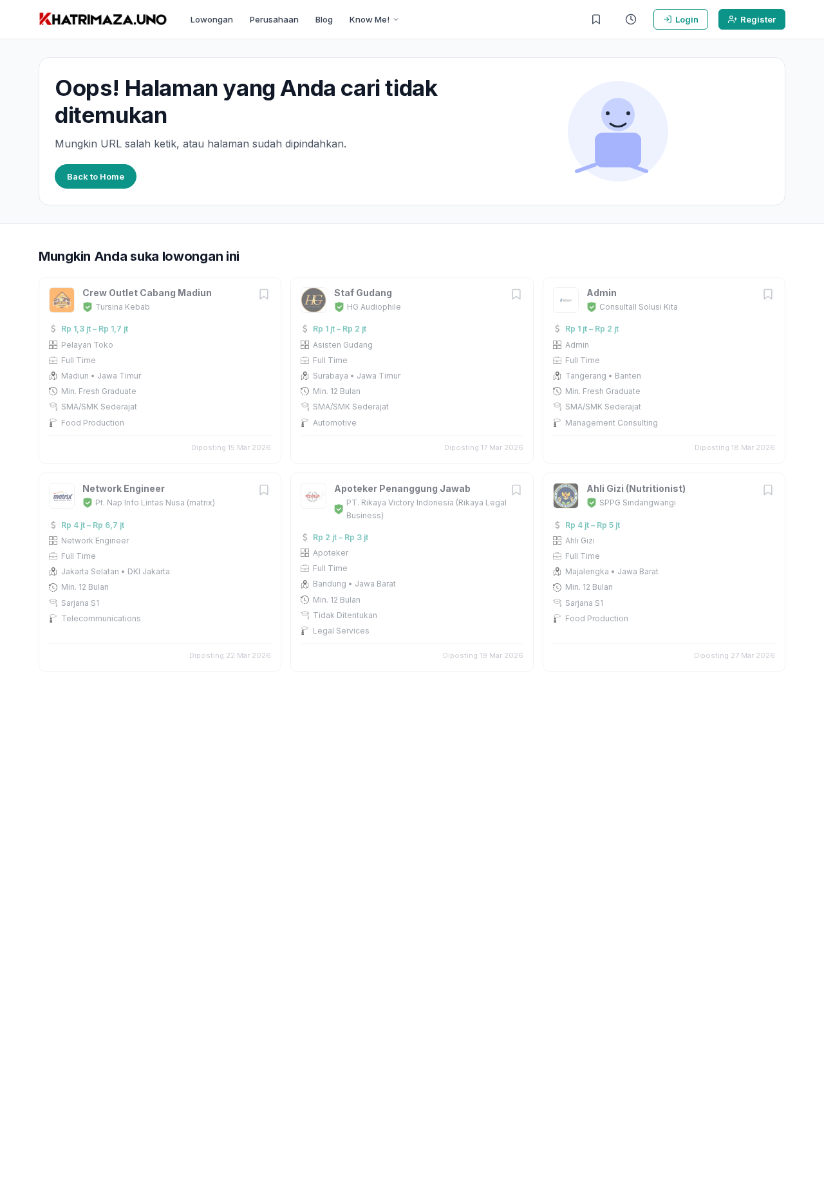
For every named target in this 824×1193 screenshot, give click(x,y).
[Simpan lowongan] (264, 295)
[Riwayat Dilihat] (631, 19)
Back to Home (95, 176)
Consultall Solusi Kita (638, 307)
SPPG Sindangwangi (637, 502)
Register (758, 19)
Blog (324, 19)
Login (686, 19)
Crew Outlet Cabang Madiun (147, 292)
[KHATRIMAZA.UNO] (103, 19)
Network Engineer (123, 488)
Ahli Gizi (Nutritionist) (636, 488)
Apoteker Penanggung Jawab (402, 488)
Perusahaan (274, 19)
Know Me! (369, 19)
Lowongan (212, 19)
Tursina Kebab (122, 307)
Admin (601, 292)
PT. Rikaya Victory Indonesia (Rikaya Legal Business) (426, 509)
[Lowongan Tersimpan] (596, 19)
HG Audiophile (374, 307)
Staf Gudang (363, 292)
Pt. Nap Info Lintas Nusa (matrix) (155, 502)
